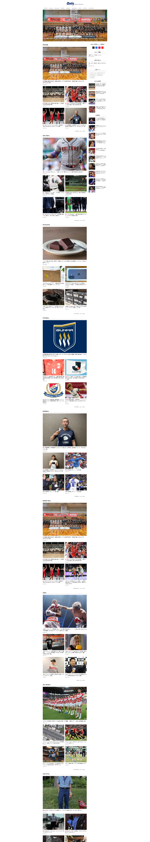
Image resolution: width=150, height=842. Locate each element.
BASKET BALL (47, 500)
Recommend (46, 224)
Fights (44, 592)
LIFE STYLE (46, 774)
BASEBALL (46, 411)
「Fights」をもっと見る (80, 680)
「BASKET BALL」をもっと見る (79, 588)
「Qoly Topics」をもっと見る (79, 220)
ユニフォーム (92, 72)
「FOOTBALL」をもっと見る (79, 406)
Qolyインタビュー (101, 72)
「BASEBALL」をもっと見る (79, 496)
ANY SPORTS (46, 684)
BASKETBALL (99, 75)
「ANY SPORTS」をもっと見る (79, 769)
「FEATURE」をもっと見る (79, 131)
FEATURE (45, 44)
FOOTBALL (46, 318)
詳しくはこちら (91, 56)
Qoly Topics (46, 135)
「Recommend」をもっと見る (79, 313)
